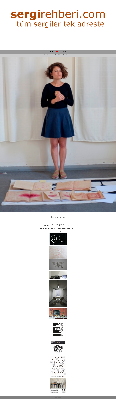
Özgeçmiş (73, 228)
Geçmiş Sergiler (63, 225)
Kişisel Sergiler (43, 228)
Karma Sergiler (52, 228)
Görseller (69, 225)
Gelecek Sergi (54, 225)
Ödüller (59, 228)
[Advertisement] (18, 45)
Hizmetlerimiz (59, 397)
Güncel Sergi (47, 225)
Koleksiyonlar (66, 228)
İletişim (56, 397)
